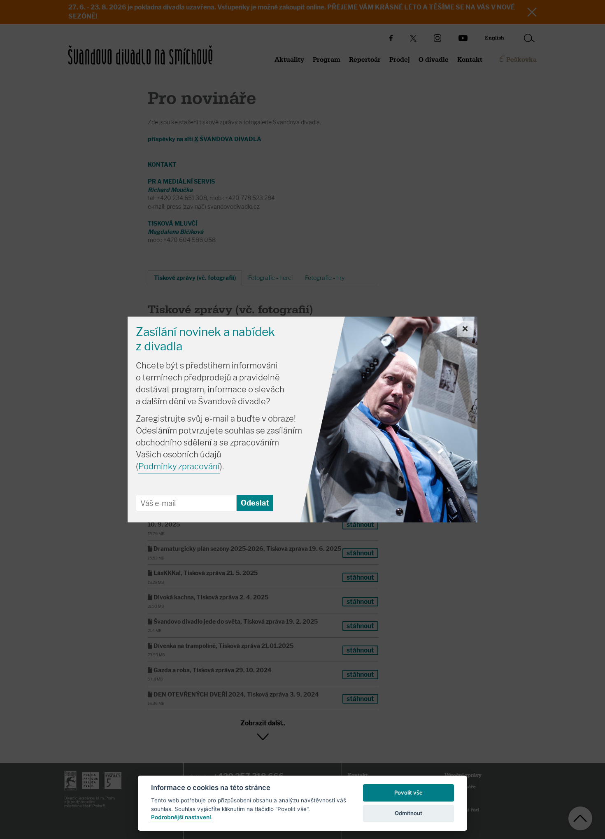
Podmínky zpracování (179, 466)
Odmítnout (408, 813)
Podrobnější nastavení (181, 817)
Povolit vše (408, 792)
